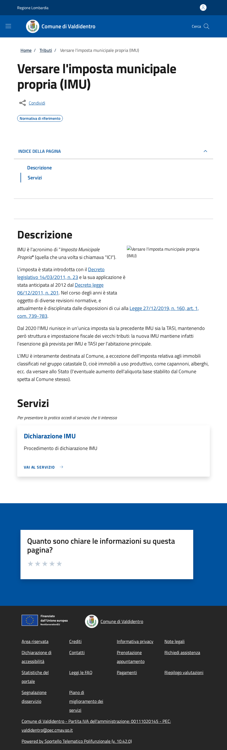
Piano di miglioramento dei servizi (86, 701)
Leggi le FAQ (80, 672)
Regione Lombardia (32, 8)
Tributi (46, 50)
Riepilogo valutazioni (183, 672)
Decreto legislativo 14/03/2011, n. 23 (61, 273)
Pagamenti (127, 672)
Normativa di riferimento (40, 117)
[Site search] (206, 26)
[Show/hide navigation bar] (8, 26)
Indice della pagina (39, 151)
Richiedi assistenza (182, 652)
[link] (45, 467)
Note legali (174, 641)
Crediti (75, 641)
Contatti (77, 652)
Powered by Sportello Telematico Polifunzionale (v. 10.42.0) (77, 741)
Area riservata (35, 641)
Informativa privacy (135, 641)
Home (26, 50)
